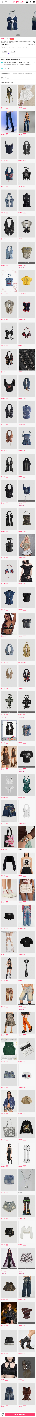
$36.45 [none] (3, 769)
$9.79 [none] (20, 797)
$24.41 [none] (3, 293)
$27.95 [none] (3, 319)
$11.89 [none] (20, 769)
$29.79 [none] (20, 1244)
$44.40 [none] (3, 902)
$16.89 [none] (20, 398)
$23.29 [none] (20, 108)
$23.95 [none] (20, 239)
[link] (27, 2)
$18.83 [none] (20, 557)
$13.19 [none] (20, 531)
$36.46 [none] (20, 636)
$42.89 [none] (3, 1007)
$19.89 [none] (20, 450)
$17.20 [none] (3, 1140)
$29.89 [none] (3, 450)
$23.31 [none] (3, 345)
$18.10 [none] (20, 980)
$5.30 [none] (20, 1061)
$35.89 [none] (3, 503)
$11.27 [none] (3, 636)
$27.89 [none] (20, 372)
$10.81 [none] (20, 876)
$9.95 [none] (20, 714)
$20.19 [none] (20, 743)
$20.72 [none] (20, 160)
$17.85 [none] (3, 662)
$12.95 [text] (3, 39)
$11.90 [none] (20, 1035)
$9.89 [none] (20, 1325)
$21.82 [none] (3, 186)
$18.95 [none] (20, 265)
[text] (18, 20)
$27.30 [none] (3, 557)
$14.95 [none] (3, 743)
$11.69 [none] (3, 797)
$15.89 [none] (20, 319)
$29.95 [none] (3, 531)
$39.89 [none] (3, 610)
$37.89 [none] (20, 293)
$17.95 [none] (20, 134)
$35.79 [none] (20, 823)
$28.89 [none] (20, 1299)
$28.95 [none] (3, 1353)
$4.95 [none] (2, 1380)
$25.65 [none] (3, 265)
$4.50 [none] (20, 849)
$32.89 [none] (20, 424)
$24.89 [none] (3, 928)
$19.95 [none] (20, 503)
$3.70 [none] (20, 1192)
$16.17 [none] (5, 1271)
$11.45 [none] (20, 186)
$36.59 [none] (3, 134)
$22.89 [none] (3, 160)
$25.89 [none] (3, 823)
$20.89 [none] (20, 688)
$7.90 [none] (2, 954)
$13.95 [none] (20, 345)
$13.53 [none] (3, 980)
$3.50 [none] (20, 1380)
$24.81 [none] (3, 108)
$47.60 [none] (20, 1353)
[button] (2, 2)
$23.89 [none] (20, 212)
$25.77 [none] (3, 1035)
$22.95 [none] (3, 1244)
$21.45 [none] (3, 212)
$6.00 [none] (2, 849)
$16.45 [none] (3, 239)
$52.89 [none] (20, 1140)
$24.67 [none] (20, 610)
